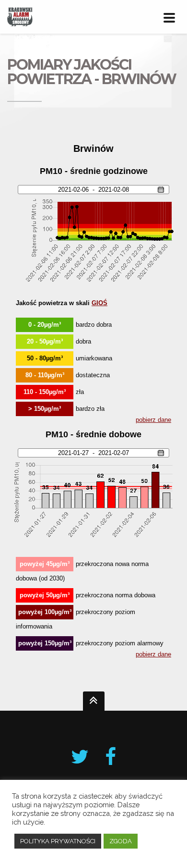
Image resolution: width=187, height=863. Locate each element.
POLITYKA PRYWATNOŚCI (57, 841)
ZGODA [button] (120, 841)
